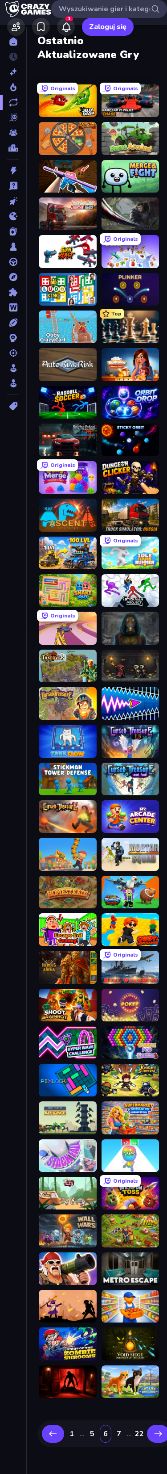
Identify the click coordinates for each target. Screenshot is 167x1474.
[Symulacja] (13, 368)
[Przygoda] (13, 277)
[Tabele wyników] (13, 147)
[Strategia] (13, 337)
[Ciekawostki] (13, 185)
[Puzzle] (13, 292)
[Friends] (16, 27)
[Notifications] (66, 27)
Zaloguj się (107, 27)
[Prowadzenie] (13, 261)
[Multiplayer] (13, 132)
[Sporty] (13, 322)
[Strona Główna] (13, 41)
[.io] (13, 216)
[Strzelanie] (13, 353)
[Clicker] (13, 201)
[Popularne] (13, 87)
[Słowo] (13, 307)
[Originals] (13, 117)
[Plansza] (13, 246)
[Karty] (13, 231)
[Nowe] (13, 72)
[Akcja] (13, 170)
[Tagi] (13, 406)
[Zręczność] (13, 383)
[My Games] (41, 27)
